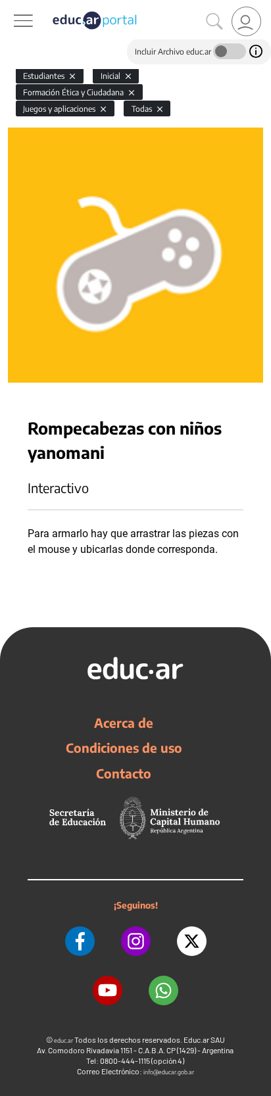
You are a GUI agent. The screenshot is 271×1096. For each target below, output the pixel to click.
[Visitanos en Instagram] (135, 941)
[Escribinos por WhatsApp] (163, 990)
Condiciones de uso (124, 747)
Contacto (123, 773)
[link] (246, 21)
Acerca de (123, 722)
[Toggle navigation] (11, 7)
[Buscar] (214, 22)
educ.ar (63, 1040)
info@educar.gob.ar (168, 1072)
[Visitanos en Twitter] (191, 941)
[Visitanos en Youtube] (107, 990)
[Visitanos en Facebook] (80, 941)
